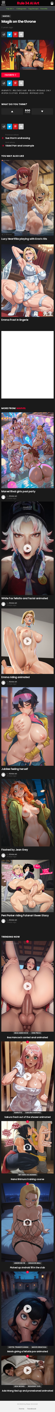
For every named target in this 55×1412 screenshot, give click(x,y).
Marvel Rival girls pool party (18, 491)
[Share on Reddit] (3, 34)
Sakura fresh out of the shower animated (27, 1117)
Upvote (12, 111)
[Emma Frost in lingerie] (27, 280)
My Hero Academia (27, 1174)
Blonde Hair (20, 90)
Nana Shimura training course (27, 1179)
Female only (44, 90)
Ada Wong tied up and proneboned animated (27, 1390)
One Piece (36, 1033)
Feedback (31, 1409)
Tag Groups (33, 8)
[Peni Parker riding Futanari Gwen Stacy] (27, 886)
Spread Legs (37, 93)
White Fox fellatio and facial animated (24, 598)
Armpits (7, 90)
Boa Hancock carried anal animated (27, 1037)
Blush (32, 90)
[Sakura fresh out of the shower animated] (27, 1076)
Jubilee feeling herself (14, 769)
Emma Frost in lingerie (14, 320)
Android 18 (19, 1263)
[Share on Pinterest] (15, 34)
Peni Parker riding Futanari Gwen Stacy (25, 915)
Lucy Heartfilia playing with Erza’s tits (24, 239)
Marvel (21, 408)
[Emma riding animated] (27, 641)
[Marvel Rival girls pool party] (27, 450)
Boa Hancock (21, 1033)
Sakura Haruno (33, 1112)
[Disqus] (27, 364)
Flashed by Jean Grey (14, 850)
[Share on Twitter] (9, 34)
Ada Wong (19, 1386)
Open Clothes (10, 93)
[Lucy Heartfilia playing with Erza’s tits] (27, 198)
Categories (21, 8)
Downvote (42, 111)
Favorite (43, 8)
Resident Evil (34, 1386)
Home (21, 1409)
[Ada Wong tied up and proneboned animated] (27, 1370)
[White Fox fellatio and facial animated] (27, 548)
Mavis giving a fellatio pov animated (27, 1351)
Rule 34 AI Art (28, 3)
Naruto (18, 1112)
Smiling (24, 93)
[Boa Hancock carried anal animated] (27, 986)
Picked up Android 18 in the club (27, 1267)
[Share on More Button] (21, 34)
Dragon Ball (34, 1263)
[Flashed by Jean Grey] (27, 812)
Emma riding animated (15, 677)
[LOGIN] (52, 3)
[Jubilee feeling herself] (27, 726)
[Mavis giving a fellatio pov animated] (27, 1309)
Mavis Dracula (39, 1347)
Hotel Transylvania (18, 1347)
